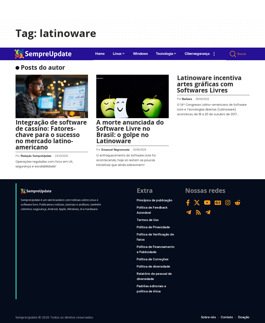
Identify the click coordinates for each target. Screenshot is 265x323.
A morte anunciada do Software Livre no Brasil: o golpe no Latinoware (130, 131)
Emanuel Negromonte (115, 149)
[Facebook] (188, 203)
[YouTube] (207, 203)
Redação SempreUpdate (36, 155)
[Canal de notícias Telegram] (208, 212)
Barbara (187, 99)
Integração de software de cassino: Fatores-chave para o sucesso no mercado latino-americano (51, 134)
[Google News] (218, 203)
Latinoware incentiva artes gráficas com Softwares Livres (209, 83)
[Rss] (198, 212)
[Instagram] (227, 203)
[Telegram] (188, 212)
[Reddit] (237, 203)
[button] (214, 54)
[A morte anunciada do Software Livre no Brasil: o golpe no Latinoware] (132, 96)
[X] (197, 203)
